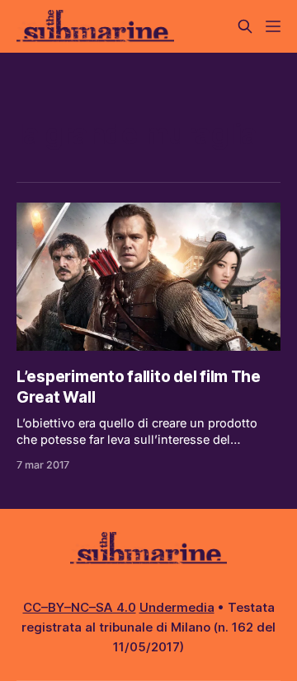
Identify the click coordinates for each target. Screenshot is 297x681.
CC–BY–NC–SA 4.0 (79, 607)
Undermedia (176, 607)
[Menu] (273, 26)
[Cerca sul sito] (245, 26)
